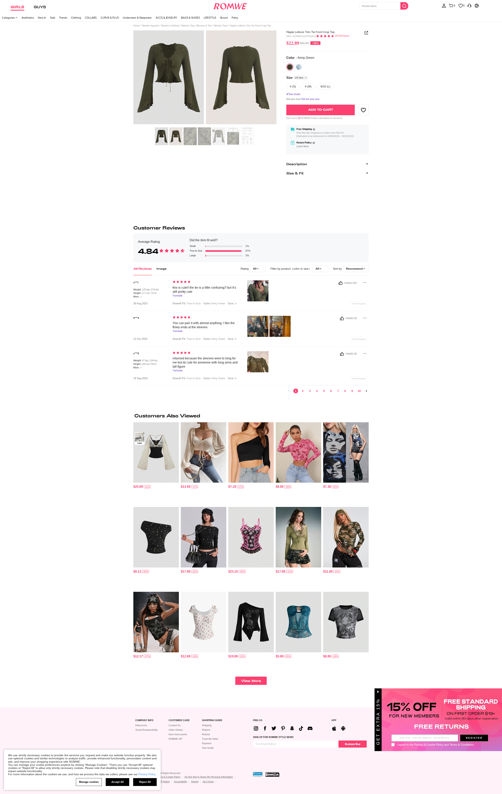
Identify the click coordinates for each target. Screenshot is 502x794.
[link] (288, 391)
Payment (206, 743)
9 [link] (352, 390)
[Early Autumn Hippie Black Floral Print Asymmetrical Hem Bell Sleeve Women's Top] (251, 622)
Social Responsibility (146, 730)
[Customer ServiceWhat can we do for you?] (469, 5)
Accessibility (180, 781)
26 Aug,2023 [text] (140, 303)
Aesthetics (28, 17)
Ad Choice (208, 781)
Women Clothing (170, 25)
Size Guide (208, 748)
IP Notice (165, 781)
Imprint (194, 781)
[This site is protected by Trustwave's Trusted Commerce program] (257, 774)
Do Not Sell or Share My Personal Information (209, 777)
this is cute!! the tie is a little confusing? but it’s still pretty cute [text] (204, 289)
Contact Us (174, 725)
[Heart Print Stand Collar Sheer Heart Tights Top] (298, 452)
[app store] (334, 728)
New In (42, 17)
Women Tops (221, 25)
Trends (63, 17)
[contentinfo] (138, 487)
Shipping (207, 725)
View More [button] (251, 681)
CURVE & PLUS (110, 17)
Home (136, 25)
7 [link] (338, 390)
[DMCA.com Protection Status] (272, 774)
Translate (178, 296)
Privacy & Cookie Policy (167, 777)
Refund (206, 734)
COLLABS (91, 17)
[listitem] (156, 463)
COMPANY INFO (144, 720)
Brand (224, 17)
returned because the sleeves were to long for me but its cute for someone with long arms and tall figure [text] (205, 362)
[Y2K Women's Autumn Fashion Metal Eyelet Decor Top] (203, 537)
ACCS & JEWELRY (166, 17)
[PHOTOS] (204, 77)
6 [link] (331, 390)
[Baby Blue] (298, 67)
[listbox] (444, 5)
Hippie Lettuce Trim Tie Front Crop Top (310, 32)
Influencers (141, 725)
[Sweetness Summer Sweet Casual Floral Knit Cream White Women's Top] (203, 622)
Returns (206, 730)
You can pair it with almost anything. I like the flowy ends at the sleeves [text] (204, 325)
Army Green (214, 303)
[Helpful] (340, 283)
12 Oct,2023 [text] (140, 339)
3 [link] (310, 390)
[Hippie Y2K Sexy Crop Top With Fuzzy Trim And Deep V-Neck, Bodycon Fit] (298, 537)
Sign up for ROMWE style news (273, 737)
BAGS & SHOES (190, 17)
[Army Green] (289, 67)
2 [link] (303, 390)
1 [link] (295, 390)
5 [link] (324, 390)
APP (333, 720)
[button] (363, 110)
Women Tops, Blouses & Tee (196, 25)
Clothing (76, 17)
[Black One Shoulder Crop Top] (251, 452)
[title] (251, 415)
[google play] (343, 728)
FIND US (257, 720)
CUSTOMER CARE (179, 720)
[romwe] (230, 5)
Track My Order (210, 739)
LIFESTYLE (210, 17)
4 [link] (317, 390)
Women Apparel (150, 25)
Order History (176, 730)
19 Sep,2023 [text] (140, 378)
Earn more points (178, 734)
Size (294, 77)
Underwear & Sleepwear (137, 17)
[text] (206, 282)
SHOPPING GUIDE (212, 720)
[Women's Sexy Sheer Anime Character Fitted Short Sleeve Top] (346, 622)
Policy (235, 17)
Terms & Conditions (462, 744)
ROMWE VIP (175, 739)
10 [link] (359, 390)
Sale (52, 17)
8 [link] (345, 390)
